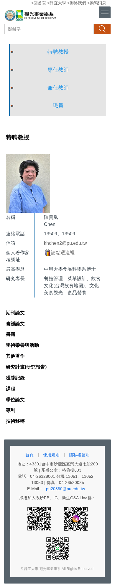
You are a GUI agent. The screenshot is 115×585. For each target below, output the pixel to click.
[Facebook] (39, 518)
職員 (58, 106)
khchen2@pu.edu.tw (65, 243)
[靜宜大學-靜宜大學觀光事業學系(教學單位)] (31, 16)
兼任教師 (58, 88)
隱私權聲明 (79, 454)
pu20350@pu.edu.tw (65, 488)
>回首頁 (38, 3)
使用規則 (51, 454)
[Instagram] (76, 518)
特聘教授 (58, 52)
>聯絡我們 (76, 3)
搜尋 (102, 29)
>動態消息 (96, 3)
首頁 (29, 454)
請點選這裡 (63, 252)
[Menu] (105, 12)
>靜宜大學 (56, 3)
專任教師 (58, 70)
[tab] (15, 313)
